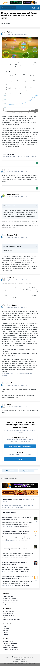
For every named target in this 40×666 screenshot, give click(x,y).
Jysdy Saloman (12, 305)
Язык (7, 657)
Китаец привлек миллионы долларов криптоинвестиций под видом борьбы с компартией (15, 548)
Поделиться (10, 471)
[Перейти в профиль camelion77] (35, 518)
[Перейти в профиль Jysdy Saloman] (3, 306)
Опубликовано (17, 34)
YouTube (5, 634)
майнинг (27, 353)
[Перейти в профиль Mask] (35, 563)
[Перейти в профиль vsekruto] (3, 279)
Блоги (5, 604)
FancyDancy (11, 383)
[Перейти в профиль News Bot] (35, 532)
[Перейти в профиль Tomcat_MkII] (3, 236)
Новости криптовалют (20, 25)
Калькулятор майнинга (10, 603)
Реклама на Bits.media (10, 643)
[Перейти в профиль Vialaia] (3, 33)
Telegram (6, 632)
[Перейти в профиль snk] (3, 170)
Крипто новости (8, 596)
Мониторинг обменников (10, 598)
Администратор (8, 641)
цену (21, 353)
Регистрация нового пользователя (20, 446)
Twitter (5, 626)
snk (8, 169)
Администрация (8, 613)
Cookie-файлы (20, 659)
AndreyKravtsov (13, 194)
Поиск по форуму (8, 615)
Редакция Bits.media (9, 645)
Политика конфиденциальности (22, 657)
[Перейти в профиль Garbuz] (3, 406)
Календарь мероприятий (10, 600)
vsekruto (10, 277)
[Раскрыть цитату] (4, 206)
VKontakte (6, 630)
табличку (15, 349)
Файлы (5, 617)
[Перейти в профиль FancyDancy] (3, 384)
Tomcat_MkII (12, 235)
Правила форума (8, 611)
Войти (20, 459)
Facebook (6, 628)
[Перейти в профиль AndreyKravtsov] (3, 196)
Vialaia (7, 23)
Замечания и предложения (11, 619)
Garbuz (9, 404)
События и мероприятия (10, 649)
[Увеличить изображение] (20, 47)
